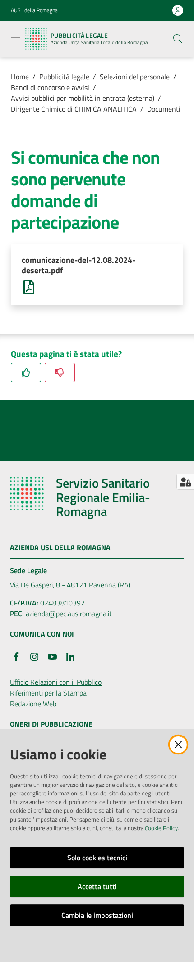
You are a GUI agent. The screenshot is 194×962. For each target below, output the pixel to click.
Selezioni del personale (135, 76)
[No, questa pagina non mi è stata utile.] (60, 372)
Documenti (163, 109)
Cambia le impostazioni (97, 915)
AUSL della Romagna (34, 10)
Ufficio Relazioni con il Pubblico (56, 682)
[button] (177, 38)
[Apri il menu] (15, 37)
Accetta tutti (97, 886)
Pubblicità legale (64, 76)
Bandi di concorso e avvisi (50, 87)
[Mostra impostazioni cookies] (185, 482)
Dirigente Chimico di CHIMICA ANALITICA (74, 109)
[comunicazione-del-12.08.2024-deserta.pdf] (29, 286)
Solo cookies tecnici (97, 857)
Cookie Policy (161, 827)
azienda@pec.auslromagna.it (69, 613)
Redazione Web (33, 703)
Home (20, 76)
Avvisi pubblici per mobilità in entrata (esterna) (82, 98)
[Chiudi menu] (161, 18)
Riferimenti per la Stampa (48, 692)
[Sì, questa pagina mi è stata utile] (26, 372)
